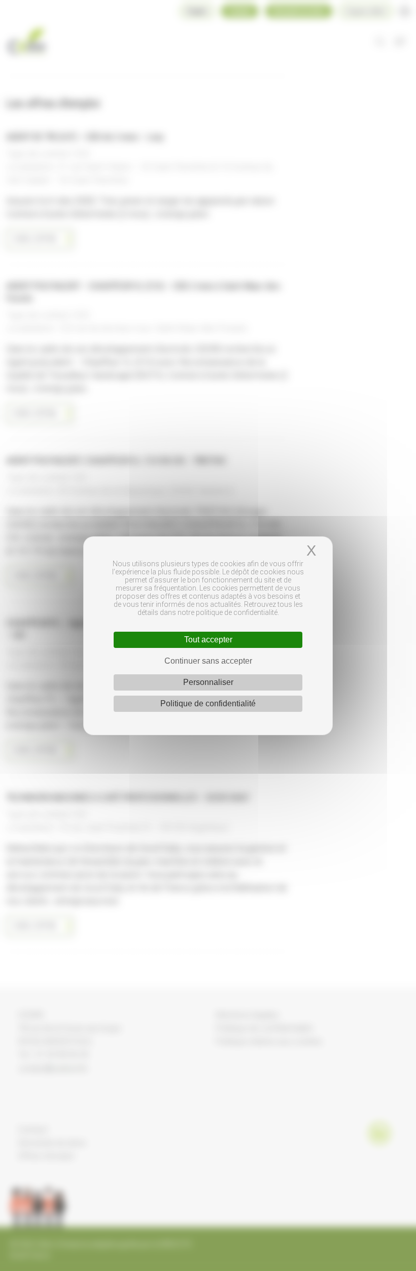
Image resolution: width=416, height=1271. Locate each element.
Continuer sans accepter (208, 661)
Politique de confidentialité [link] (208, 703)
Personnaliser (208, 682)
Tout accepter (208, 639)
